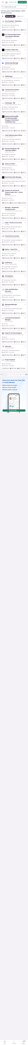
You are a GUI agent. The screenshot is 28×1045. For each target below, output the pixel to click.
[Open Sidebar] (2, 2)
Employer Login (13, 2)
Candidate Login (22, 2)
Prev (2, 374)
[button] (14, 395)
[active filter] (2, 16)
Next (26, 374)
